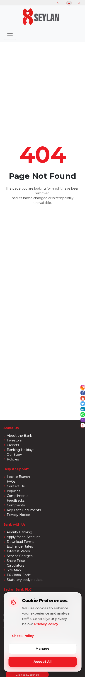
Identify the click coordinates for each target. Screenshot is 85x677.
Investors (14, 440)
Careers (13, 445)
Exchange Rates (20, 546)
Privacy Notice (18, 515)
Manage (42, 648)
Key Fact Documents (24, 510)
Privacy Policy (46, 624)
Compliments (17, 496)
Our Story (14, 455)
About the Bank (19, 436)
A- (58, 3)
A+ (80, 3)
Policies (13, 459)
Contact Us (15, 486)
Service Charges (19, 556)
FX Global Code (19, 575)
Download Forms (20, 542)
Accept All (42, 662)
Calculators (15, 565)
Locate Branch (18, 477)
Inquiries (13, 491)
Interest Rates (18, 551)
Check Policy (23, 636)
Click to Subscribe (27, 674)
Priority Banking (19, 532)
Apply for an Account (23, 537)
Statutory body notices (25, 580)
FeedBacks (15, 500)
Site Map (14, 570)
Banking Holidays (20, 450)
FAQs (11, 481)
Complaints (16, 505)
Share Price (16, 561)
